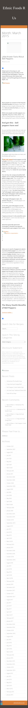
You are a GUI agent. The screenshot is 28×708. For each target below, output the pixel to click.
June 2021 (9, 458)
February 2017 (10, 618)
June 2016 (9, 642)
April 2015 (9, 685)
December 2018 (11, 550)
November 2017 (11, 590)
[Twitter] (1, 704)
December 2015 (11, 661)
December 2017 (11, 587)
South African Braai (11, 393)
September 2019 (11, 523)
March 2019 (10, 541)
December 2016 (11, 624)
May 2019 (9, 535)
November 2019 (11, 517)
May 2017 (9, 609)
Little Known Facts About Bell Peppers (13, 57)
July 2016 (9, 639)
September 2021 (11, 449)
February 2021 (10, 471)
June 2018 (9, 569)
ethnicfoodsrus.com (19, 703)
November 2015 (11, 664)
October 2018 (10, 556)
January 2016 (10, 658)
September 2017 (11, 596)
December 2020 (11, 477)
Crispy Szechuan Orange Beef (14, 384)
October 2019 (10, 520)
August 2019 (10, 526)
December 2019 (11, 514)
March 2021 (10, 468)
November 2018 (11, 553)
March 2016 (10, 652)
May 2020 (9, 498)
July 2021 (9, 455)
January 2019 (10, 547)
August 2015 (10, 673)
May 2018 (9, 572)
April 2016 (9, 649)
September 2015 (11, 670)
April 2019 (9, 538)
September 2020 (11, 486)
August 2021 (10, 452)
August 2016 (10, 636)
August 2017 (10, 599)
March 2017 (10, 615)
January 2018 (10, 584)
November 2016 (11, 627)
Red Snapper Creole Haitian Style (15, 387)
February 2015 (10, 692)
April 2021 (9, 464)
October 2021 (10, 446)
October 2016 (10, 630)
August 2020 (10, 489)
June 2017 (9, 606)
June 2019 (9, 532)
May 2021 (9, 461)
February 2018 (10, 581)
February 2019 (10, 544)
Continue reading (7, 312)
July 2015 (9, 676)
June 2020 (9, 495)
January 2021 (10, 474)
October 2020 (10, 483)
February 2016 (10, 655)
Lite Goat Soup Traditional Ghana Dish (16, 390)
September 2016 (11, 633)
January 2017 (10, 621)
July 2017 (9, 603)
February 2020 (10, 507)
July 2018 (9, 566)
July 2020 (9, 492)
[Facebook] (1, 701)
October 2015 (10, 667)
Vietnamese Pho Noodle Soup (14, 381)
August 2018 (10, 563)
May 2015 (9, 682)
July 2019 (9, 529)
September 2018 (11, 560)
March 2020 (10, 504)
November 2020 (11, 480)
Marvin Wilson (10, 405)
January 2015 (10, 695)
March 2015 (10, 688)
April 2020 (9, 501)
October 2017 (10, 593)
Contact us (4, 435)
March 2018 (10, 578)
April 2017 (9, 612)
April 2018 (9, 575)
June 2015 (9, 679)
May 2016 (9, 645)
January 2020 (10, 510)
